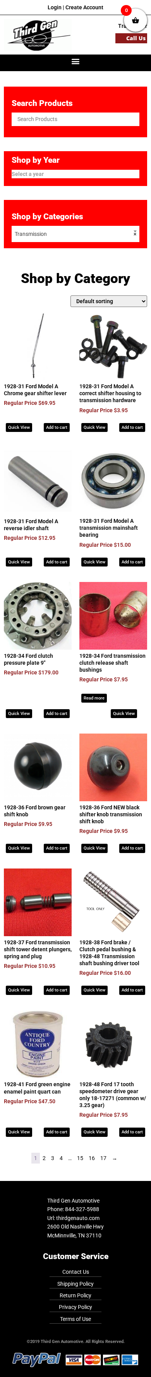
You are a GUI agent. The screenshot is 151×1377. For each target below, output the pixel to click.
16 (92, 1158)
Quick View (19, 427)
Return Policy (75, 1295)
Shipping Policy (75, 1284)
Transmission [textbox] (75, 234)
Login (55, 7)
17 (103, 1158)
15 (80, 1158)
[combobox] (75, 234)
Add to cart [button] (56, 427)
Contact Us (75, 1272)
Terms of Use (75, 1319)
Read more (94, 698)
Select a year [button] (28, 174)
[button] (75, 61)
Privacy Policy (75, 1307)
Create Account (84, 7)
